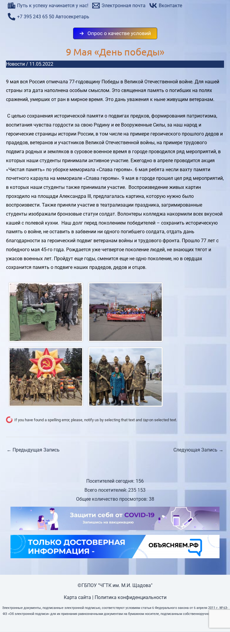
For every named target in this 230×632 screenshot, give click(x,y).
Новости (15, 64)
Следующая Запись (198, 450)
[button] (115, 33)
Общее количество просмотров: (112, 499)
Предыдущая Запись (33, 450)
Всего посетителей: (106, 490)
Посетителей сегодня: (111, 481)
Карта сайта (77, 597)
